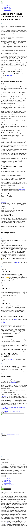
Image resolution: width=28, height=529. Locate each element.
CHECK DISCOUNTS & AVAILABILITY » (12, 411)
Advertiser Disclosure (9, 484)
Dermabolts (13, 382)
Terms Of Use (7, 8)
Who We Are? (7, 5)
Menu (3, 476)
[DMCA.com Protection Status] (6, 489)
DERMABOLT (4, 396)
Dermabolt (9, 75)
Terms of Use (6, 522)
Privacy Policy (7, 10)
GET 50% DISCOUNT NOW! (11, 434)
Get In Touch (7, 7)
